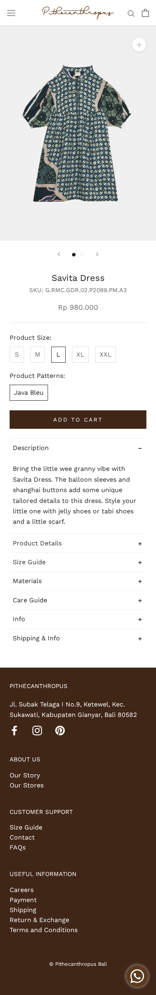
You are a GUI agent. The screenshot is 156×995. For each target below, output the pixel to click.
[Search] (131, 12)
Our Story (25, 775)
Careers (22, 889)
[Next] (97, 254)
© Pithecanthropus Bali (78, 964)
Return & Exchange (39, 919)
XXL (106, 354)
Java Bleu (29, 392)
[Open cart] (145, 13)
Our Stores (27, 785)
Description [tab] (31, 448)
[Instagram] (37, 730)
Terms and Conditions (44, 929)
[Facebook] (14, 730)
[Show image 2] (82, 254)
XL (80, 354)
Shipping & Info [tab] (36, 638)
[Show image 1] (74, 254)
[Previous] (59, 254)
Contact (22, 837)
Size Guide (26, 827)
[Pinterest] (60, 730)
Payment (23, 899)
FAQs (18, 847)
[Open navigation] (11, 13)
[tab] (78, 543)
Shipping (23, 909)
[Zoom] (139, 45)
